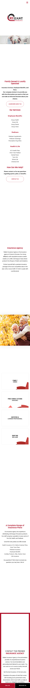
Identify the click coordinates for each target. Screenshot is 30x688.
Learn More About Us (15, 104)
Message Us (22, 685)
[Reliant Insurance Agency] (15, 17)
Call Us (7, 685)
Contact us (15, 179)
